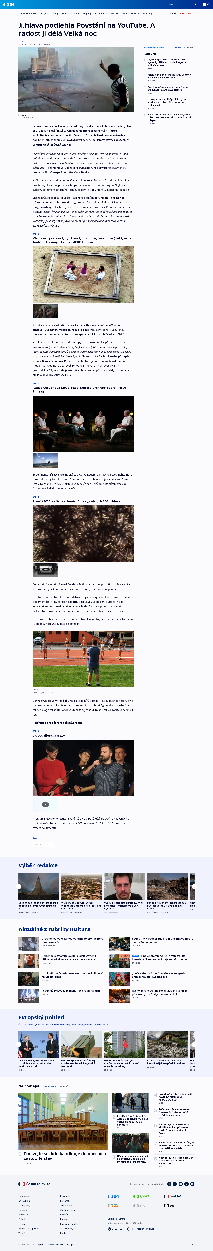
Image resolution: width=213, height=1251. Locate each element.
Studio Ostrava (67, 1209)
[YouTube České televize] (180, 1184)
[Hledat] (195, 4)
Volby (55, 13)
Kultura (135, 13)
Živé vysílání (24, 1200)
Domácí (66, 13)
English (40, 1244)
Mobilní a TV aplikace (28, 1228)
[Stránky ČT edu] (169, 1205)
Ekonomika (101, 13)
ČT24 (20, 41)
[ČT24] (9, 4)
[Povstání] (76, 79)
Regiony (87, 13)
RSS (193, 1244)
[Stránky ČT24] (113, 1196)
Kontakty (65, 1233)
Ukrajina (44, 13)
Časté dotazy (66, 1228)
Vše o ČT (22, 1233)
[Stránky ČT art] (139, 1205)
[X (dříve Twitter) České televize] (186, 1184)
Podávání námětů (69, 1223)
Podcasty (147, 13)
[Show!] (83, 659)
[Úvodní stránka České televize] (34, 1184)
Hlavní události (28, 13)
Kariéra (63, 1219)
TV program (24, 1196)
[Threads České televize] (192, 1184)
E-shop (22, 1223)
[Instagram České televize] (169, 1184)
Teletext (22, 1209)
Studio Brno (66, 1205)
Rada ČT (64, 1214)
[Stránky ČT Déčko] (113, 1205)
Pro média (65, 1196)
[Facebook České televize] (175, 1184)
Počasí (114, 13)
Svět (76, 13)
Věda (124, 13)
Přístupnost (71, 1244)
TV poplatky (24, 1205)
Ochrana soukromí (55, 1244)
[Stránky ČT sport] (141, 1196)
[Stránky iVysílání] (172, 1196)
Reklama (64, 1200)
